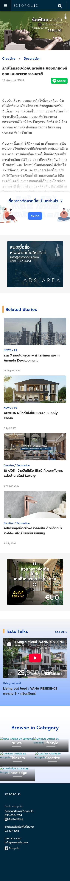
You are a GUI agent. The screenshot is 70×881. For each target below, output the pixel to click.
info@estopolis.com (16, 842)
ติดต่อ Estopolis (14, 807)
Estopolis (14, 848)
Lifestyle (50, 742)
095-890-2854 (13, 815)
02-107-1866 (12, 831)
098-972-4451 (13, 838)
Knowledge (17, 772)
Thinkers (17, 757)
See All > (61, 632)
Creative (8, 58)
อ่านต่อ (35, 216)
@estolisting (15, 819)
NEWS (16, 742)
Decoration (32, 58)
